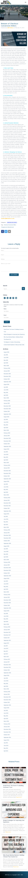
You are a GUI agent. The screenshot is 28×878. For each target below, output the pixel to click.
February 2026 (7, 368)
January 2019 (7, 597)
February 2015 (7, 723)
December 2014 (7, 729)
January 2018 (7, 629)
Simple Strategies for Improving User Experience (14, 334)
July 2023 (6, 451)
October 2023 (7, 443)
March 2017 (6, 656)
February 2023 (7, 465)
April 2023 (6, 459)
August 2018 (6, 610)
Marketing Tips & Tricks (12, 222)
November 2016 (7, 667)
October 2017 (7, 637)
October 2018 (7, 605)
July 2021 (6, 516)
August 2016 (6, 675)
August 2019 (6, 578)
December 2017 (7, 632)
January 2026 (7, 370)
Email (5, 315)
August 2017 (6, 643)
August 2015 (6, 707)
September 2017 (7, 640)
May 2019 (6, 586)
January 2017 (7, 661)
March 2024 (6, 430)
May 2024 (6, 424)
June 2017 (6, 648)
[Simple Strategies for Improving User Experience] (14, 809)
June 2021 (6, 519)
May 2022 (6, 489)
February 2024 (7, 432)
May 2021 (6, 521)
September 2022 (7, 478)
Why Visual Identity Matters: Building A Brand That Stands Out (13, 856)
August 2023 (6, 449)
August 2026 (6, 352)
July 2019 (6, 581)
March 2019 (6, 591)
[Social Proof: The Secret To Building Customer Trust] (14, 774)
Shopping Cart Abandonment (7, 227)
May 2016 (6, 683)
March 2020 (6, 559)
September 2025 (7, 381)
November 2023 (7, 441)
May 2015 (6, 715)
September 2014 (7, 737)
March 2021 (6, 527)
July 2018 (6, 613)
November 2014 (7, 732)
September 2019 (7, 575)
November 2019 (7, 570)
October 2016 (7, 670)
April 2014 (6, 750)
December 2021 (7, 503)
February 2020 (7, 562)
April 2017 (6, 653)
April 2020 (6, 556)
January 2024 (7, 435)
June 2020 (6, 551)
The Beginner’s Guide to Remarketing (12, 342)
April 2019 (6, 589)
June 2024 (6, 422)
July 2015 (6, 710)
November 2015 (7, 699)
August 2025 (6, 384)
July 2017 (6, 645)
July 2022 (6, 484)
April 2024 (6, 427)
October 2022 (7, 476)
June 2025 (6, 389)
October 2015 (7, 702)
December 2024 (7, 406)
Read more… (19, 797)
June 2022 (6, 486)
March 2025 (6, 397)
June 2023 (6, 454)
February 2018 (7, 626)
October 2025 (7, 379)
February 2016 (7, 691)
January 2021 (7, 532)
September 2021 (7, 511)
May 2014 (6, 748)
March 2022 (6, 494)
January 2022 (7, 500)
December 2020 (7, 535)
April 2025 (6, 395)
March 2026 (6, 365)
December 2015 (7, 697)
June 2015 (6, 713)
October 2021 (7, 508)
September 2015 (7, 705)
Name (5, 308)
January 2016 (7, 694)
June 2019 (6, 583)
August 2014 (6, 740)
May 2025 (6, 392)
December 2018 (7, 600)
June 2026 (6, 357)
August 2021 (6, 513)
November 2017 (7, 635)
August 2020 (6, 546)
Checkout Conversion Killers (10, 224)
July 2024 (6, 419)
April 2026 (6, 362)
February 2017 (7, 659)
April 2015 (6, 718)
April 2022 (6, 492)
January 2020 (7, 565)
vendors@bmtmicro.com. (8, 218)
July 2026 (6, 354)
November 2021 (7, 505)
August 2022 (6, 481)
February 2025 (7, 400)
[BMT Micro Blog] (6, 2)
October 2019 (7, 573)
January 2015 (7, 726)
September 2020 (7, 543)
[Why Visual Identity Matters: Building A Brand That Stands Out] (14, 844)
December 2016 (7, 664)
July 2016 (6, 678)
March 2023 (6, 462)
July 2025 (6, 387)
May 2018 (6, 618)
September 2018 (7, 608)
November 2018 (7, 602)
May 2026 (6, 360)
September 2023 (7, 446)
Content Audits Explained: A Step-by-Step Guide (14, 344)
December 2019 (7, 567)
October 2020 (7, 540)
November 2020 (7, 538)
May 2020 (6, 554)
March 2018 (6, 624)
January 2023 (7, 467)
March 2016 (6, 688)
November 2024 (7, 408)
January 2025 (7, 403)
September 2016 (7, 672)
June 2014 (6, 745)
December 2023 (7, 438)
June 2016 (6, 680)
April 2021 (6, 524)
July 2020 (6, 548)
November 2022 (7, 473)
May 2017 (6, 651)
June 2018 (6, 616)
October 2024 (7, 411)
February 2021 (7, 529)
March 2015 (6, 721)
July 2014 (6, 742)
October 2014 (7, 734)
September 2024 (7, 414)
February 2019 (7, 594)
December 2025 (7, 373)
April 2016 (6, 686)
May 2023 (6, 457)
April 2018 (6, 621)
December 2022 (7, 470)
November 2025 (7, 376)
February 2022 (7, 497)
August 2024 (6, 416)
